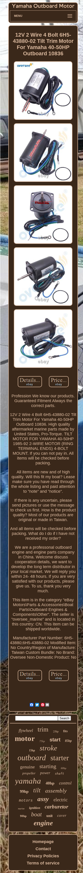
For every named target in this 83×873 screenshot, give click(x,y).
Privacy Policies (43, 856)
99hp (24, 791)
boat (36, 814)
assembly (56, 790)
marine (21, 808)
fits (65, 731)
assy (43, 798)
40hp (50, 783)
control (65, 783)
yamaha (28, 780)
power (45, 773)
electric (60, 799)
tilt (37, 790)
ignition (34, 808)
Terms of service (43, 863)
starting (47, 766)
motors (26, 801)
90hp (23, 816)
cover (61, 815)
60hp (63, 768)
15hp (32, 750)
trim (43, 729)
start (55, 740)
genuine (27, 766)
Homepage (43, 841)
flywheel (26, 730)
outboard (32, 757)
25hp (56, 731)
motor (25, 738)
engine (43, 823)
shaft (59, 773)
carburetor (56, 807)
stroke (48, 748)
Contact (43, 848)
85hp (68, 741)
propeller (29, 773)
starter (59, 758)
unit (49, 816)
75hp (42, 741)
